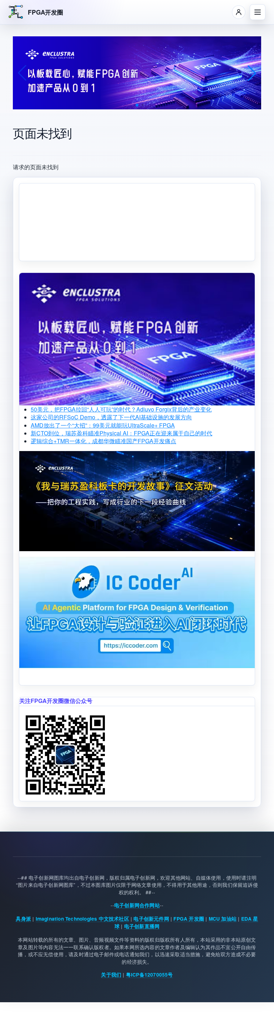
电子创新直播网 (141, 926)
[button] (137, 105)
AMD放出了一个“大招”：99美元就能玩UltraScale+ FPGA (103, 425)
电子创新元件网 (151, 918)
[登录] (238, 12)
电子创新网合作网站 (137, 905)
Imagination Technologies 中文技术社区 (82, 918)
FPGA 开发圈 (188, 918)
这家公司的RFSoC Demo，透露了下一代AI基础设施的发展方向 (111, 417)
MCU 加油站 (223, 918)
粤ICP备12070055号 (149, 974)
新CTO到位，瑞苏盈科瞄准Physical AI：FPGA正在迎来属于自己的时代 (121, 433)
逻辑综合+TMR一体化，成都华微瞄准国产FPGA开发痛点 (103, 441)
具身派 (23, 918)
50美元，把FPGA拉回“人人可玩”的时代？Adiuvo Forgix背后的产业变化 (121, 409)
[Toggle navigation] (257, 12)
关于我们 (111, 974)
